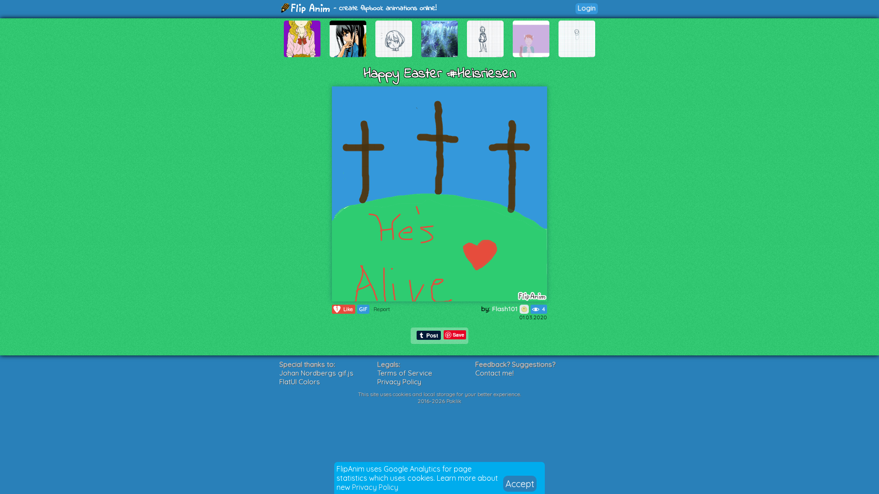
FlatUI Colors (299, 381)
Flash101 (506, 309)
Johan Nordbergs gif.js (316, 373)
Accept (519, 483)
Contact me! (494, 373)
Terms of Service (404, 373)
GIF (363, 309)
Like (344, 309)
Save (458, 334)
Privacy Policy (375, 487)
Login (587, 8)
